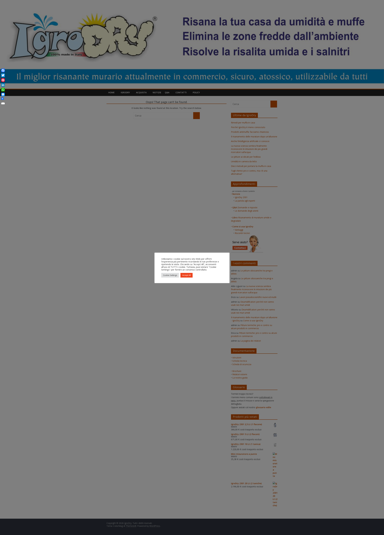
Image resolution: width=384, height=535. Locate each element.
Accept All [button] (186, 275)
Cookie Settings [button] (170, 275)
